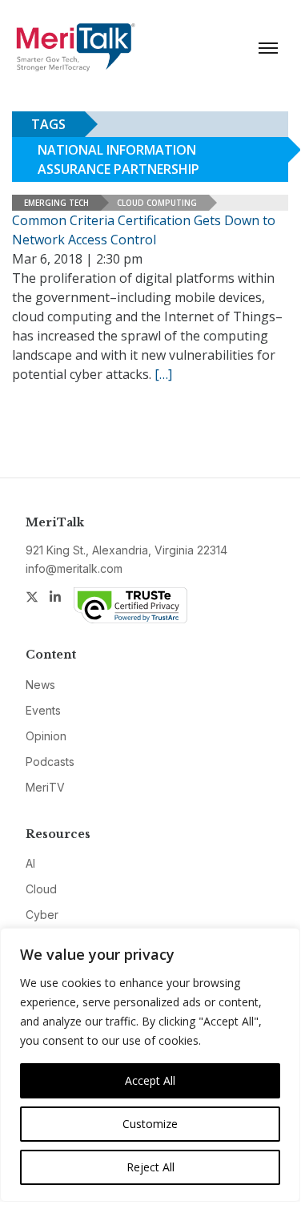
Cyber (42, 914)
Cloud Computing (157, 202)
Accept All (150, 1080)
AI (30, 863)
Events (43, 710)
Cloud (41, 889)
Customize (150, 1123)
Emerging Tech (56, 202)
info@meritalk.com (74, 568)
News (40, 684)
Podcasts (50, 761)
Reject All (150, 1167)
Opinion (46, 736)
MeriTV (45, 787)
